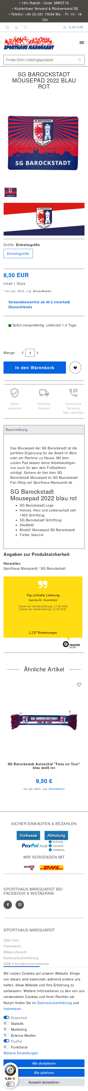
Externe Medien (23, 1035)
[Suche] (79, 59)
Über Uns (11, 940)
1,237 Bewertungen (43, 632)
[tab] (44, 429)
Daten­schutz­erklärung (54, 1002)
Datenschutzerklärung (21, 957)
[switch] (10, 1084)
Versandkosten (41, 291)
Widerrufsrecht (15, 952)
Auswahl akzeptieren (44, 1082)
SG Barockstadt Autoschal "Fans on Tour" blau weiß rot (44, 766)
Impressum (12, 946)
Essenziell (19, 1017)
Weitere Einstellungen (21, 1053)
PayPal (16, 1041)
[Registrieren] (16, 27)
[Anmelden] (7, 27)
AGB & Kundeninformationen (26, 963)
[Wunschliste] (25, 27)
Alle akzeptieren (44, 1063)
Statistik (17, 1023)
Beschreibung (16, 429)
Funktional (19, 1047)
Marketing (19, 1029)
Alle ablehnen (44, 1072)
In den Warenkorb (34, 367)
